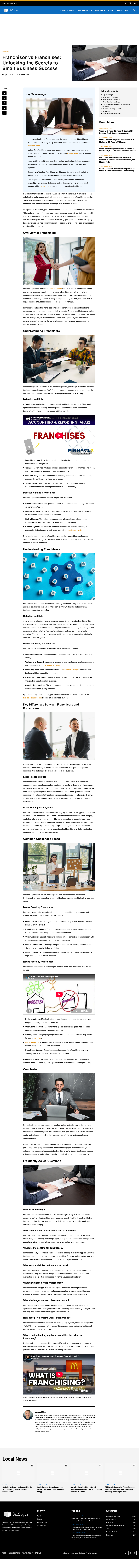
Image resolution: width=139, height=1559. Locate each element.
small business (56, 288)
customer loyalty (75, 530)
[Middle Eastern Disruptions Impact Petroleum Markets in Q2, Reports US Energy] (53, 1473)
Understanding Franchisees (111, 102)
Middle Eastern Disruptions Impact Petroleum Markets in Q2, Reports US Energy (116, 140)
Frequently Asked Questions (112, 114)
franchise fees (73, 153)
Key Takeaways (108, 95)
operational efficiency (51, 665)
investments (44, 186)
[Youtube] (135, 3)
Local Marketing (32, 1042)
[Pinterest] (4, 103)
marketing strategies (71, 669)
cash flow (37, 1037)
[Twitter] (130, 3)
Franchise (5, 51)
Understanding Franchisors (111, 99)
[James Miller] (28, 1421)
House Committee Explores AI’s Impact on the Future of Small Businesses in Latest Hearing (117, 169)
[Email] (4, 113)
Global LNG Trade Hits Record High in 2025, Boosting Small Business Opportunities (116, 132)
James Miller (24, 74)
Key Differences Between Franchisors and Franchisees (115, 105)
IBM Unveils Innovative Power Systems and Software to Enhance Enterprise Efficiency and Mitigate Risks (117, 159)
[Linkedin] (125, 3)
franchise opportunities (32, 697)
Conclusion (106, 111)
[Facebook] (121, 3)
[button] (134, 10)
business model (34, 145)
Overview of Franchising (110, 97)
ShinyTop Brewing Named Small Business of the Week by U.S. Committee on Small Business (117, 149)
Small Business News (105, 129)
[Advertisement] (69, 29)
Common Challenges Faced (112, 109)
